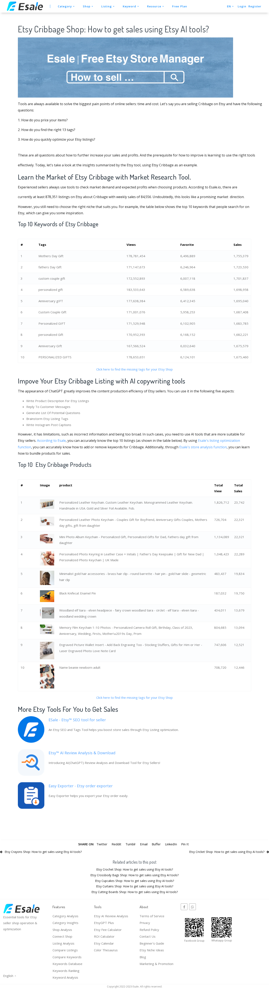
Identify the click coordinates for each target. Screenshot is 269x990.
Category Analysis (65, 916)
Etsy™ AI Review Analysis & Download (82, 752)
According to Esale (51, 440)
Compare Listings (65, 950)
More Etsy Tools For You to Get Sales (68, 708)
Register (254, 6)
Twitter (101, 844)
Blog (143, 957)
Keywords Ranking (66, 971)
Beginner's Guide (152, 943)
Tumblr (130, 844)
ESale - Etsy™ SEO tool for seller (77, 719)
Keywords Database (67, 964)
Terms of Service (152, 916)
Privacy (145, 923)
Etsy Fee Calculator (108, 930)
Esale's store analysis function (203, 447)
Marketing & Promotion (156, 964)
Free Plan (179, 6)
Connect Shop (62, 936)
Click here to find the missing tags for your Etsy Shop (134, 369)
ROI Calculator (104, 936)
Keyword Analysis (65, 977)
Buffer (156, 844)
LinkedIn (171, 844)
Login (242, 6)
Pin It (185, 844)
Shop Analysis (62, 930)
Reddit (116, 844)
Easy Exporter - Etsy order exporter (81, 785)
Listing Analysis (63, 943)
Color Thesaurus (106, 950)
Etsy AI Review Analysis (111, 916)
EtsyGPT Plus (104, 923)
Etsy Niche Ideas (152, 950)
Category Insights (65, 923)
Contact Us (148, 936)
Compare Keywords (67, 957)
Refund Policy (149, 930)
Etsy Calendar (104, 943)
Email (144, 844)
